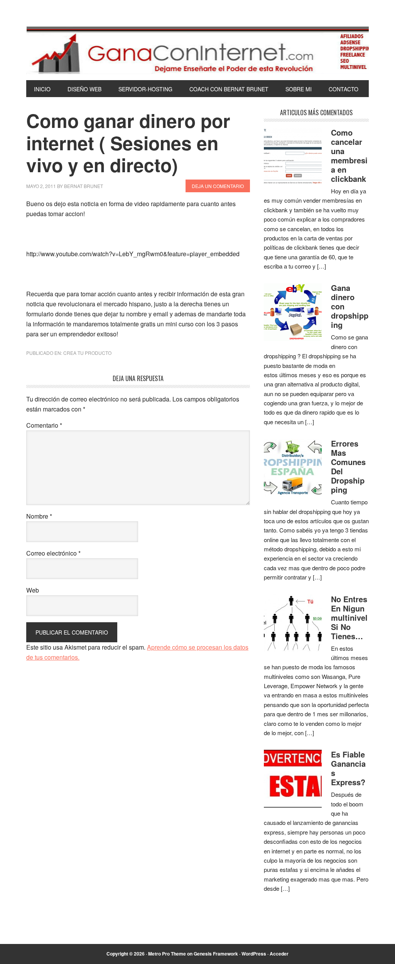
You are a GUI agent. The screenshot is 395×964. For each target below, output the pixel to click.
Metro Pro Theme (167, 953)
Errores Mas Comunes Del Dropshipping (348, 466)
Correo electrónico (53, 553)
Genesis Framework (216, 953)
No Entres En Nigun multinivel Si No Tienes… (349, 617)
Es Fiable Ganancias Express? (348, 768)
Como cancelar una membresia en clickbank (349, 155)
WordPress (253, 953)
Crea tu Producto (87, 352)
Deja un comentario (218, 186)
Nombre (39, 516)
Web (32, 590)
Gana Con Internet (197, 50)
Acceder (279, 953)
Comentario (44, 425)
